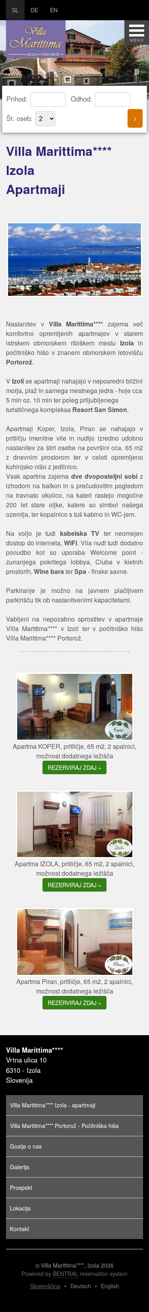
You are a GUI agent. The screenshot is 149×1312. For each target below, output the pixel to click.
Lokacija (20, 1208)
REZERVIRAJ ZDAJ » (74, 767)
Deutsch (80, 1286)
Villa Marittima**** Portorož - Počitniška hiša (64, 1126)
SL (15, 10)
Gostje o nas (26, 1146)
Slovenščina (45, 1286)
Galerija (19, 1167)
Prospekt (21, 1187)
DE (34, 10)
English (110, 1286)
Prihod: (17, 99)
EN (54, 10)
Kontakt (19, 1229)
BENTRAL (65, 1273)
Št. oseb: (20, 118)
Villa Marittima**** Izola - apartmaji (52, 1105)
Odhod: (82, 99)
